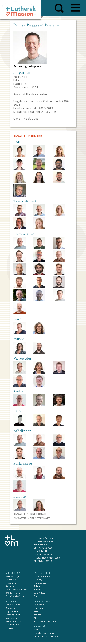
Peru (36, 611)
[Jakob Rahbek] (59, 478)
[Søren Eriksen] (19, 373)
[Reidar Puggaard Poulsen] (59, 300)
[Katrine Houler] (59, 156)
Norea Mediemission (16, 589)
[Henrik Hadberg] (19, 274)
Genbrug (10, 586)
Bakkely (38, 579)
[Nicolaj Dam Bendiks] (59, 274)
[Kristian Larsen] (39, 156)
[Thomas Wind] (19, 386)
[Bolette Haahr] (39, 182)
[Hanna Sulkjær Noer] (19, 182)
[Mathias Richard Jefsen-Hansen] (19, 261)
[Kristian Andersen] (19, 510)
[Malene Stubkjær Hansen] (39, 373)
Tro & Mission (13, 604)
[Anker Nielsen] (39, 215)
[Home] (22, 11)
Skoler (37, 596)
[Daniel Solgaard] (39, 405)
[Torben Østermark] (19, 405)
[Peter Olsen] (19, 478)
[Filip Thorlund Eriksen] (59, 405)
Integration (12, 583)
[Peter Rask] (39, 248)
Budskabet (11, 608)
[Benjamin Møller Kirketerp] (39, 353)
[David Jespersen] (19, 169)
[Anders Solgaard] (39, 274)
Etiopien (38, 608)
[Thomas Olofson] (59, 261)
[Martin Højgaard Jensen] (59, 458)
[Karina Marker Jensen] (39, 228)
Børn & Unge (12, 576)
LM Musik (11, 579)
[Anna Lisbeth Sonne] (59, 215)
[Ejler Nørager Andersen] (19, 248)
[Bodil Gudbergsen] (19, 333)
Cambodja (39, 604)
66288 (49, 561)
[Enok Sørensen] (19, 215)
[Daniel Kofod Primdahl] (39, 287)
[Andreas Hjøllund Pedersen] (59, 182)
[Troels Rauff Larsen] (39, 300)
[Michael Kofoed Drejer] (19, 425)
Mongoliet (39, 618)
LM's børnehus (42, 576)
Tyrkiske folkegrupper (45, 621)
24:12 (36, 629)
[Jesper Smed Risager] (59, 287)
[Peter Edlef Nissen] (39, 458)
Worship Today (13, 621)
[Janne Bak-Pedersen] (19, 156)
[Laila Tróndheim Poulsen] (19, 353)
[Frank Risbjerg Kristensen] (19, 300)
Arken (37, 586)
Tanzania (39, 614)
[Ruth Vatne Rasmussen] (39, 333)
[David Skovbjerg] (59, 169)
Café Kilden (40, 592)
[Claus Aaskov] (39, 386)
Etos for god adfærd (44, 633)
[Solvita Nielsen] (59, 425)
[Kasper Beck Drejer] (39, 261)
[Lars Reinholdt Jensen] (39, 425)
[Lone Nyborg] (19, 228)
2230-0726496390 (51, 557)
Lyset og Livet (13, 614)
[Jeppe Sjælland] (39, 169)
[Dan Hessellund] (39, 478)
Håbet (37, 589)
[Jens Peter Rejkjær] (59, 445)
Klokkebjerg (40, 583)
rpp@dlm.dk (22, 73)
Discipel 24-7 (12, 624)
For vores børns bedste (46, 636)
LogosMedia (12, 611)
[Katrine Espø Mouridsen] (19, 195)
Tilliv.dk (10, 627)
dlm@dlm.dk (40, 551)
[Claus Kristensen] (19, 313)
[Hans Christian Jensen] (59, 373)
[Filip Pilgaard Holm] (19, 287)
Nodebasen (11, 618)
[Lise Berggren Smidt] (39, 510)
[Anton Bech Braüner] (59, 248)
